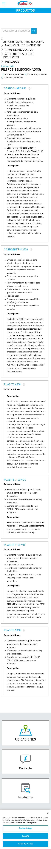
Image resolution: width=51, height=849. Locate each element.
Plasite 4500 (12, 384)
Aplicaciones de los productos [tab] (18, 56)
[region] (25, 829)
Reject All (25, 836)
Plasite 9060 (12, 630)
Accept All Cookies (25, 844)
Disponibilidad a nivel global (23, 41)
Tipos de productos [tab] (19, 50)
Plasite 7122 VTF (15, 545)
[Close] (48, 813)
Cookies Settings (25, 828)
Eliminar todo (7, 66)
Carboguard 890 (15, 88)
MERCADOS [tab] (12, 62)
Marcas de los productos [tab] (23, 45)
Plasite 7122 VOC (15, 480)
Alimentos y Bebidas (14, 74)
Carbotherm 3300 (16, 249)
